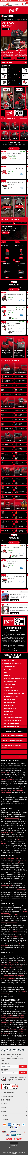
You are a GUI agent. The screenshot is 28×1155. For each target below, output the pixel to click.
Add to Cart (19, 71)
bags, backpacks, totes (12, 976)
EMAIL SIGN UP (5, 1063)
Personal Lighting (9, 706)
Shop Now (4, 29)
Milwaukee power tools (7, 1015)
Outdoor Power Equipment (11, 697)
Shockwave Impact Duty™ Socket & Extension (13, 718)
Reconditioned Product (10, 709)
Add (22, 159)
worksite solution (5, 993)
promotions (22, 1029)
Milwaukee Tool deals (12, 1029)
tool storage (22, 991)
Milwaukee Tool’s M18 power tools (9, 858)
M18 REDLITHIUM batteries (8, 832)
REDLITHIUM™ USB (8, 712)
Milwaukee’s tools (5, 772)
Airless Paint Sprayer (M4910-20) (12, 663)
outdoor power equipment (16, 862)
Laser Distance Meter (9, 685)
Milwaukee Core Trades (7, 1022)
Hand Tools (7, 672)
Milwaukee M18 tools (6, 885)
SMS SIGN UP (4, 1070)
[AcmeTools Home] (8, 4)
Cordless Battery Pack (10, 666)
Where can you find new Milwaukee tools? (12, 740)
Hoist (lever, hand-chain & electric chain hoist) (15, 679)
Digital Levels (7, 669)
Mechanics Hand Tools (10, 688)
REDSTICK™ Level (8, 715)
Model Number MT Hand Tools (12, 691)
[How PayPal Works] (23, 1124)
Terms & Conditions (14, 1148)
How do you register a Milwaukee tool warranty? (11, 746)
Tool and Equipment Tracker (11, 727)
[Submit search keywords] (22, 4)
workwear (3, 792)
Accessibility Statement (14, 1150)
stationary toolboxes (9, 975)
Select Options (19, 83)
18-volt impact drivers (14, 931)
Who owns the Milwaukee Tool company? (12, 735)
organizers (3, 976)
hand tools (9, 792)
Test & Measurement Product (11, 724)
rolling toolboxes (19, 975)
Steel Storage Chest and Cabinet (12, 721)
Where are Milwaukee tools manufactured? (13, 757)
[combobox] (18, 4)
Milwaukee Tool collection (7, 779)
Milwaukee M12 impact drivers (9, 922)
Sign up (23, 1066)
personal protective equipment (15, 790)
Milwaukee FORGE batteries (12, 818)
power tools (4, 843)
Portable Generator (9, 700)
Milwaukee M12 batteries (16, 936)
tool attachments (14, 1017)
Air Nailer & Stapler (9, 660)
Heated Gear (7, 675)
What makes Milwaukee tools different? (12, 752)
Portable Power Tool (9, 703)
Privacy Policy (14, 1145)
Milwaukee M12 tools (14, 915)
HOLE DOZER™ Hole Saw (10, 682)
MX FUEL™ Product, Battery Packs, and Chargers (14, 694)
